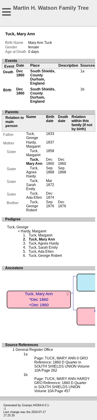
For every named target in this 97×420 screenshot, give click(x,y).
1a (82, 71)
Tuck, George (32, 136)
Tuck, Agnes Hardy (32, 172)
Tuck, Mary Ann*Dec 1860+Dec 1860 (39, 299)
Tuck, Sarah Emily (32, 185)
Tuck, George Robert (32, 206)
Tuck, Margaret (33, 153)
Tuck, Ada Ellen (34, 195)
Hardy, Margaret (33, 144)
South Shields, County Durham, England (42, 77)
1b (82, 89)
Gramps (27, 405)
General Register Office (34, 350)
